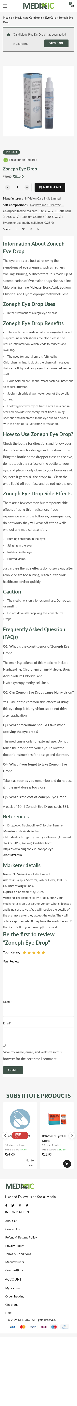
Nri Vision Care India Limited (42, 198)
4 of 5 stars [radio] (38, 952)
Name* (7, 1001)
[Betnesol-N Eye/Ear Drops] (57, 1119)
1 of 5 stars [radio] (24, 952)
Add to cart (52, 187)
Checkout (11, 1304)
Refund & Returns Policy (21, 1237)
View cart (56, 43)
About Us (11, 1221)
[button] (72, 6)
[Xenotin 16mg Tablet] (20, 1119)
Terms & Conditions (18, 1254)
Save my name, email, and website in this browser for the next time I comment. (32, 1056)
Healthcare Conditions (28, 18)
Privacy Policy (14, 1245)
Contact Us (12, 1229)
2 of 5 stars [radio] (29, 952)
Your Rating (11, 952)
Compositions (14, 1270)
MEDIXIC (24, 1320)
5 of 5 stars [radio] (43, 952)
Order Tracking (14, 1296)
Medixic (7, 18)
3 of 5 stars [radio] (34, 952)
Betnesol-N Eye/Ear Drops (54, 1138)
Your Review (11, 961)
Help (8, 1312)
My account (13, 1288)
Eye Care (50, 18)
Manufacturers (14, 1262)
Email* (7, 1023)
